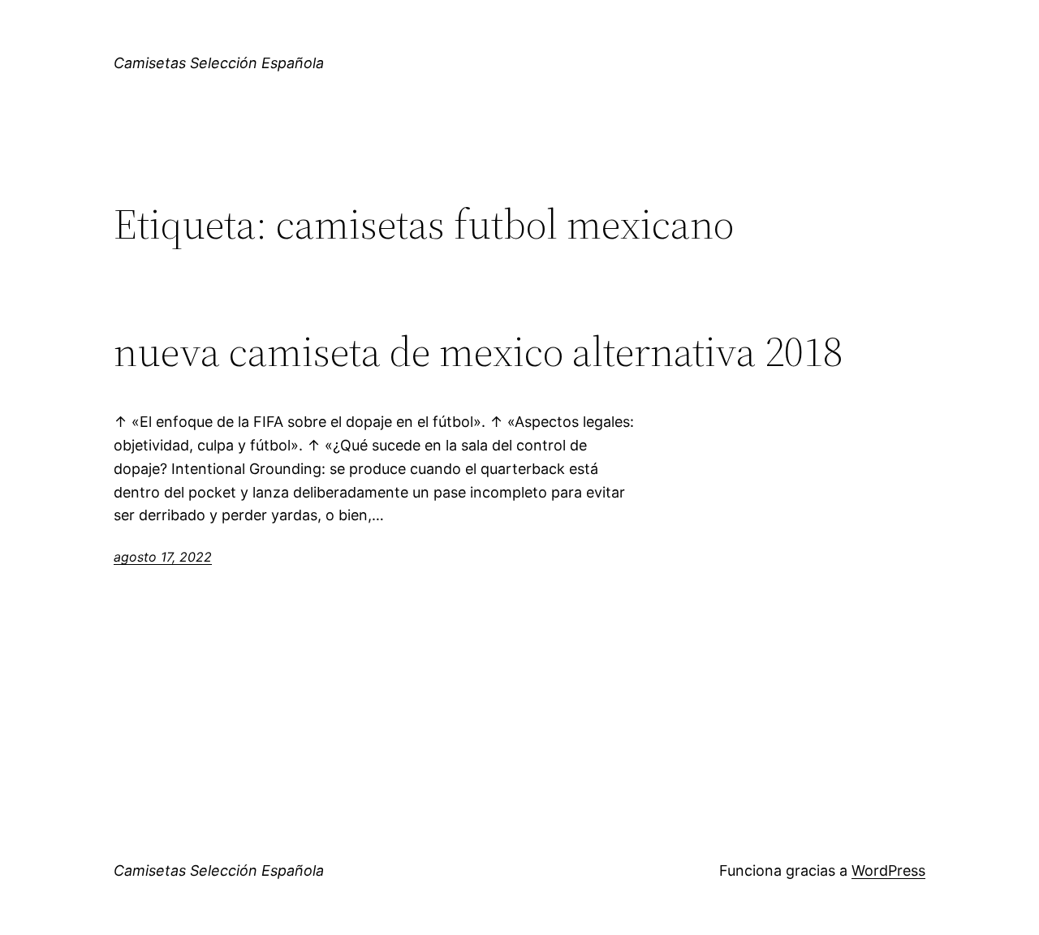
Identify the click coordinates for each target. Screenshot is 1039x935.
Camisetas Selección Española (219, 62)
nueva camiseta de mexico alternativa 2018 (478, 351)
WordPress (888, 870)
